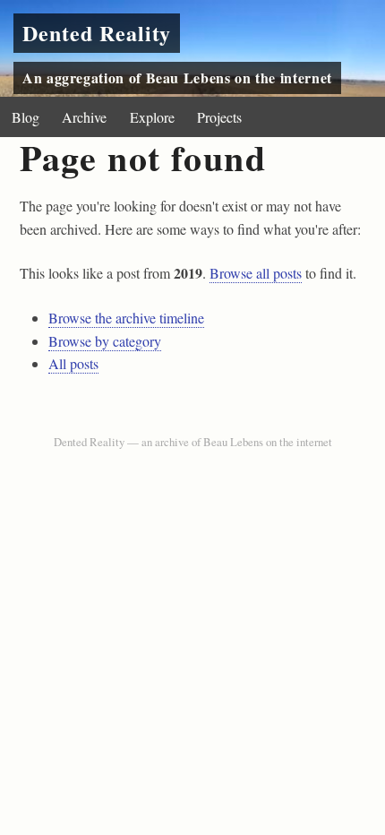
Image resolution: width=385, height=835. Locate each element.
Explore (152, 117)
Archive (84, 117)
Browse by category (104, 340)
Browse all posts (256, 272)
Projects (219, 117)
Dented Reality (96, 32)
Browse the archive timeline (126, 317)
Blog (25, 117)
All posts (73, 363)
